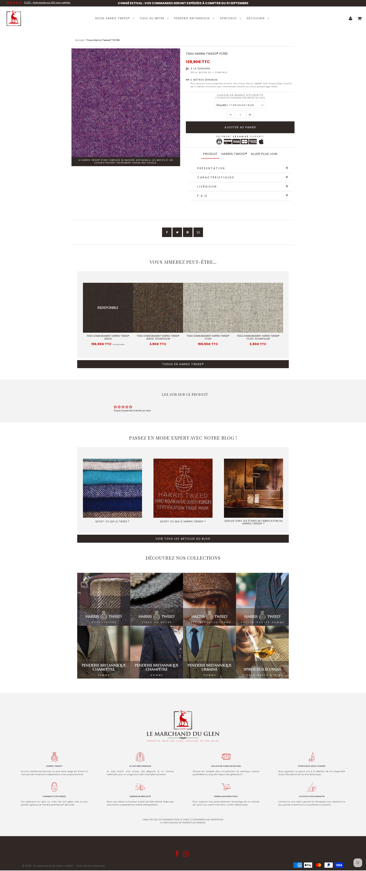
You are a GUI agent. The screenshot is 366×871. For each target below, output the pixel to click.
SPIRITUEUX (228, 18)
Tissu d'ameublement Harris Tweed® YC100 (208, 337)
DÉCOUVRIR (256, 18)
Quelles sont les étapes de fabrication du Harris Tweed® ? (253, 522)
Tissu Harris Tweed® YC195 (207, 53)
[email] (198, 232)
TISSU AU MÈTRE (152, 18)
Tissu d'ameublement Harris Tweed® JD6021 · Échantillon (158, 337)
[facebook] (167, 232)
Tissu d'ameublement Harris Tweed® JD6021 (108, 337)
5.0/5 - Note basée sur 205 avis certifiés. (47, 2)
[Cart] (359, 18)
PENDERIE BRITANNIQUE (192, 18)
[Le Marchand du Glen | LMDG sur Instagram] (186, 855)
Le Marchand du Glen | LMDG (53, 866)
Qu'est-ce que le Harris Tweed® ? (183, 521)
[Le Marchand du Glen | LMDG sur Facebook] (177, 855)
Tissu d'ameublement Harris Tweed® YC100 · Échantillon (258, 337)
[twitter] (177, 232)
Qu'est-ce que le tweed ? (112, 521)
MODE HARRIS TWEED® (112, 18)
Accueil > (80, 40)
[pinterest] (188, 232)
